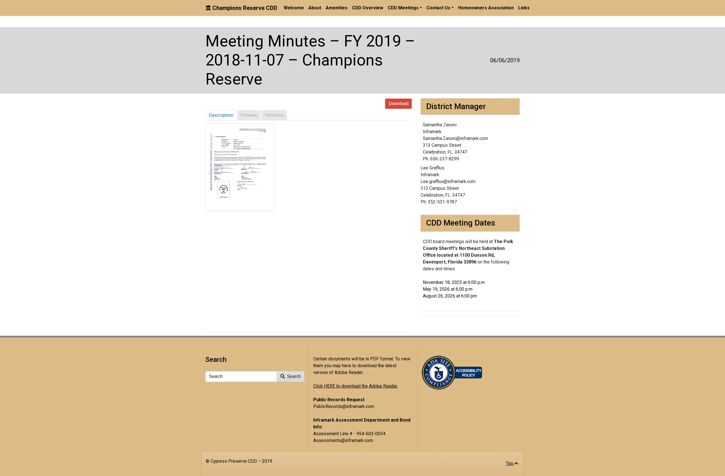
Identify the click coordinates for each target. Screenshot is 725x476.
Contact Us (438, 7)
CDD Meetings (403, 7)
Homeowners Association (486, 7)
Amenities (336, 7)
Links (524, 7)
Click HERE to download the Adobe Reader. (355, 386)
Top (510, 463)
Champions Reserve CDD (244, 8)
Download (398, 103)
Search (293, 376)
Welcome (294, 7)
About (314, 7)
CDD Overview (367, 7)
